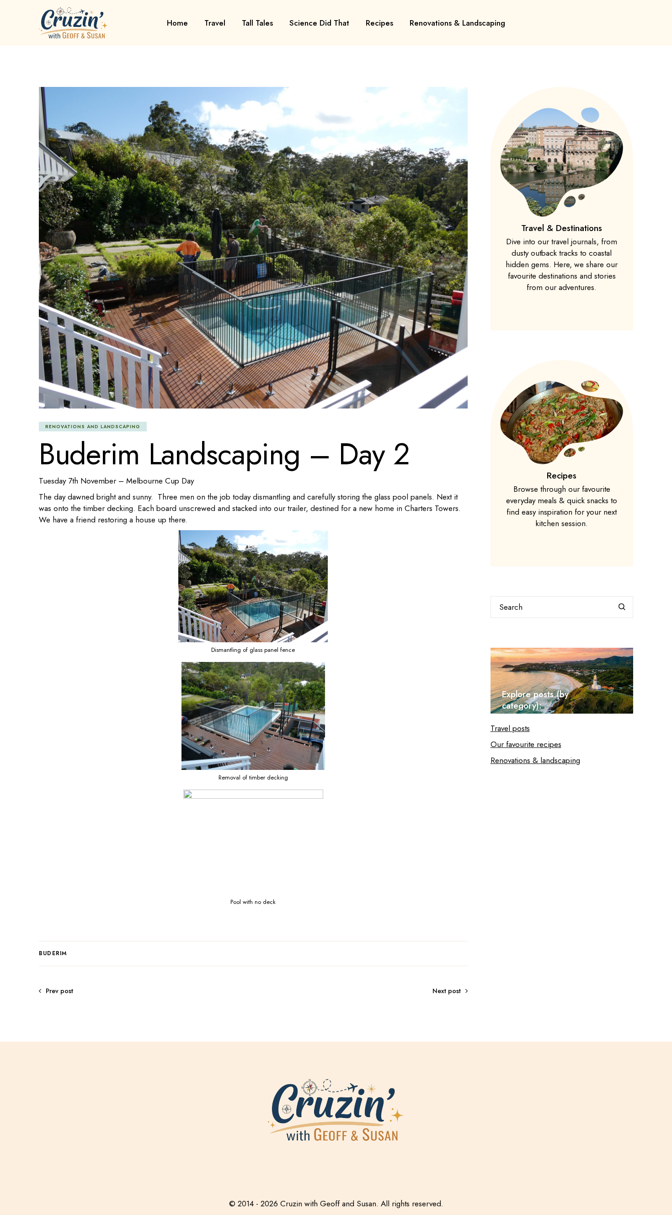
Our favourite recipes (526, 744)
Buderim (53, 953)
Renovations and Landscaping (92, 426)
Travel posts (510, 728)
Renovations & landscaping (535, 760)
